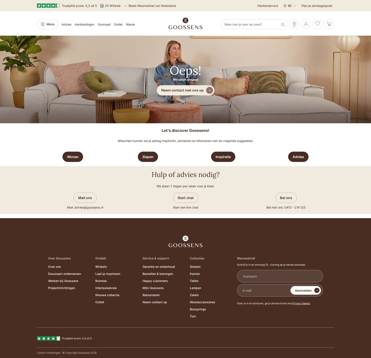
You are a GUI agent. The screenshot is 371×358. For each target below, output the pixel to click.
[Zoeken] (283, 24)
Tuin (193, 316)
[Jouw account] (306, 24)
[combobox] (250, 24)
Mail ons (85, 198)
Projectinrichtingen (61, 288)
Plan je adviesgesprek (316, 6)
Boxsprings (198, 309)
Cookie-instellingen (49, 352)
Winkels (101, 266)
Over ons (54, 266)
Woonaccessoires (202, 302)
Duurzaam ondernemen (64, 274)
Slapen (148, 157)
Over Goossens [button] (59, 258)
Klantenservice (267, 6)
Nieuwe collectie (107, 295)
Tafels (194, 281)
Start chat (186, 198)
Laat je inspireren (107, 274)
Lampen (195, 288)
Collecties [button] (197, 258)
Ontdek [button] (100, 258)
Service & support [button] (156, 258)
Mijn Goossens (153, 288)
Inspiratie (223, 157)
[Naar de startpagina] (185, 23)
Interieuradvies (106, 288)
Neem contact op (155, 302)
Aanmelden (303, 290)
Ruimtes (101, 281)
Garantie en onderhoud (159, 266)
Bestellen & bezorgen (158, 274)
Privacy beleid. (301, 303)
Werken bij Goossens (63, 281)
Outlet (99, 302)
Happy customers (155, 281)
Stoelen (195, 266)
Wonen (73, 157)
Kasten (195, 274)
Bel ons (286, 198)
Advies (298, 157)
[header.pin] (294, 24)
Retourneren (151, 295)
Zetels (194, 295)
